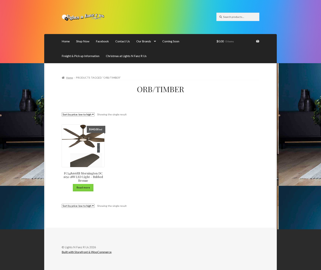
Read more (83, 187)
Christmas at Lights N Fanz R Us (126, 56)
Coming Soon (170, 41)
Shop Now (82, 41)
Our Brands (143, 41)
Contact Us (122, 41)
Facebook (102, 41)
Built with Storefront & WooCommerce (86, 252)
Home (66, 41)
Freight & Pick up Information (80, 56)
